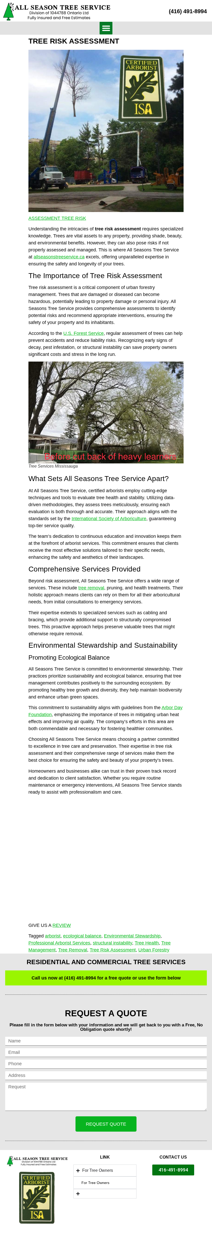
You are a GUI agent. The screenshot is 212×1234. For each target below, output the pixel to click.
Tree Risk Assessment (113, 950)
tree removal (91, 587)
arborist (52, 936)
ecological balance (82, 936)
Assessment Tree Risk (57, 218)
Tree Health (147, 943)
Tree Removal (72, 950)
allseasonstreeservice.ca (59, 256)
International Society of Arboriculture (109, 518)
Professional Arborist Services (59, 943)
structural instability (112, 943)
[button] (106, 28)
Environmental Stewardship (132, 936)
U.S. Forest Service (83, 333)
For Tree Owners (95, 1183)
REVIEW (61, 925)
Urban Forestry (153, 950)
